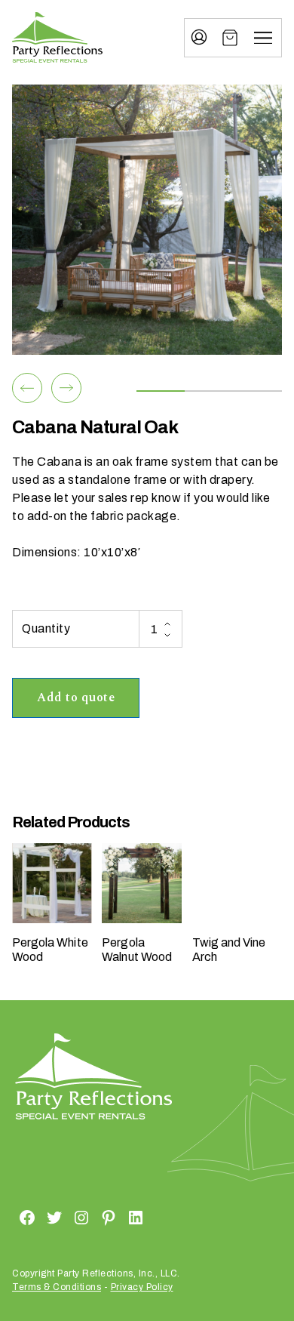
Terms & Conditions (56, 1287)
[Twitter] (36, 1217)
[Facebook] (9, 1217)
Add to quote (76, 697)
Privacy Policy (142, 1287)
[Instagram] (63, 1217)
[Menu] (263, 38)
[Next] (66, 388)
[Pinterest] (90, 1217)
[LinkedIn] (118, 1217)
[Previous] (27, 388)
